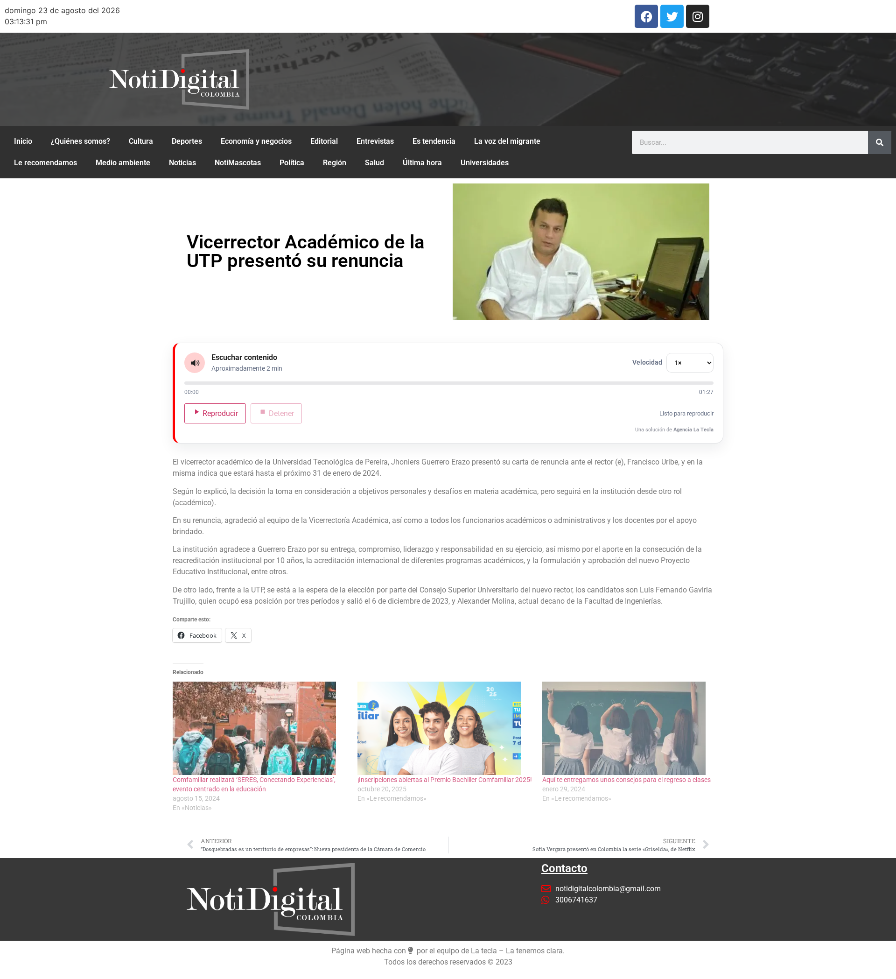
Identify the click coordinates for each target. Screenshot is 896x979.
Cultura (141, 141)
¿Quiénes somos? (80, 141)
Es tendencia (434, 141)
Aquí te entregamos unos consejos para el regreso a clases (626, 779)
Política (292, 162)
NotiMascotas (238, 162)
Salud (374, 162)
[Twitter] (672, 16)
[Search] (879, 142)
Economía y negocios (256, 141)
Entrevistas (375, 141)
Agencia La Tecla (693, 430)
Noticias (182, 162)
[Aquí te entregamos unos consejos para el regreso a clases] (630, 728)
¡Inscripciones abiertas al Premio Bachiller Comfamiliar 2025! (444, 779)
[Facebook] (646, 16)
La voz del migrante (507, 141)
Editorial (324, 141)
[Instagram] (697, 16)
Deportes (187, 141)
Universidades (485, 162)
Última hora (422, 162)
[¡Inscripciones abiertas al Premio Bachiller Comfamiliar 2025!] (445, 728)
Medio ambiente (123, 162)
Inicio (23, 141)
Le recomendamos (45, 162)
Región (334, 162)
